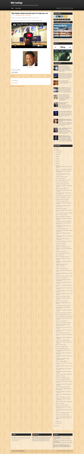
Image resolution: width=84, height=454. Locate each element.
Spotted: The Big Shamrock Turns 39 (63, 314)
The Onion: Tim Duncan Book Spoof (62, 340)
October (57, 154)
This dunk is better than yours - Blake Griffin (64, 316)
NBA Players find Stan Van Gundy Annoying (64, 276)
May (57, 161)
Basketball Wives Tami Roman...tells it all (63, 241)
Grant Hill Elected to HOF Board (65, 73)
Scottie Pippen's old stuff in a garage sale (63, 221)
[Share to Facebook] (15, 72)
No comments (28, 15)
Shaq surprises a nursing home (61, 277)
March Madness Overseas (61, 245)
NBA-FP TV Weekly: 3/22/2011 (61, 214)
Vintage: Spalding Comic (64, 94)
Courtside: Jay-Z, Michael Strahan (62, 414)
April (57, 163)
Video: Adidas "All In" (60, 254)
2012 (56, 147)
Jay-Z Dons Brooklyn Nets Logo (65, 111)
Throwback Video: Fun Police (61, 251)
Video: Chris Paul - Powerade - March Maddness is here (63, 325)
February (58, 421)
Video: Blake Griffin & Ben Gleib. (62, 405)
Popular (56, 19)
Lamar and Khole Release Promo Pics (63, 180)
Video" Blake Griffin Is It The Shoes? (63, 332)
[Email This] (12, 72)
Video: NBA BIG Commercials (65, 87)
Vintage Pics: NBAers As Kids (61, 176)
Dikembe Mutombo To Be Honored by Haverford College (65, 136)
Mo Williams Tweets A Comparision (62, 199)
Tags (61, 19)
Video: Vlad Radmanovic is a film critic (63, 397)
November (58, 152)
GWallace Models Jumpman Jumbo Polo (63, 195)
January (57, 423)
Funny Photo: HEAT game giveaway (62, 377)
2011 (56, 149)
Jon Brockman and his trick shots (62, 201)
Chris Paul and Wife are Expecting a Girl (63, 103)
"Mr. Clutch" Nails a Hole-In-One (62, 182)
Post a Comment (14, 82)
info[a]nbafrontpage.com (15, 440)
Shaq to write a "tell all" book (61, 320)
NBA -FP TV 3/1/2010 (60, 403)
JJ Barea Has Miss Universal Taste (62, 183)
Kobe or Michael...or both (60, 178)
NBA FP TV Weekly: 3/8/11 (61, 344)
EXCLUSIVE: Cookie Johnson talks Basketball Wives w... (62, 359)
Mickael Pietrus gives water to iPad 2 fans (64, 312)
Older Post (48, 75)
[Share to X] (14, 72)
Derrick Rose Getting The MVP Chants (63, 253)
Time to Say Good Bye (63, 80)
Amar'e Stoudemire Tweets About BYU (63, 386)
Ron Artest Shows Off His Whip (62, 346)
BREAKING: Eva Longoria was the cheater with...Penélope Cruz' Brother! (65, 120)
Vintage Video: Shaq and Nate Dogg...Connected (61, 265)
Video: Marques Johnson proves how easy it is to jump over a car (29, 13)
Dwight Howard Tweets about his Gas (63, 246)
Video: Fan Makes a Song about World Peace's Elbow (65, 129)
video (24, 15)
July (57, 158)
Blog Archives (66, 19)
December (58, 151)
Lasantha (71, 450)
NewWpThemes (63, 450)
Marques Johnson (19, 15)
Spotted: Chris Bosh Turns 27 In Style (63, 197)
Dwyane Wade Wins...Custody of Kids (63, 305)
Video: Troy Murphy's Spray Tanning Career (64, 401)
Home (12, 8)
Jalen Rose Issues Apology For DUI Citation (64, 169)
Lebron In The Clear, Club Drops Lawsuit (63, 322)
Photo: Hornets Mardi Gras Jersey (62, 348)
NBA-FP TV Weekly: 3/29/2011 (61, 188)
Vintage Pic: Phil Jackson (60, 375)
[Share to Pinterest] (17, 72)
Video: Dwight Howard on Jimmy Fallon (63, 216)
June (57, 159)
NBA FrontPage (16, 2)
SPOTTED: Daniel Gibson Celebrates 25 (63, 412)
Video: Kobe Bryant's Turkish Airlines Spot (64, 374)
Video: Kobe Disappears (64, 66)
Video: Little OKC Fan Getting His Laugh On (64, 213)
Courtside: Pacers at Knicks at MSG (62, 296)
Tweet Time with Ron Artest (61, 243)
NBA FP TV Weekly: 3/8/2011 (61, 361)
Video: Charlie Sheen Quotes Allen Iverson (64, 416)
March (57, 165)
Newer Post (13, 75)
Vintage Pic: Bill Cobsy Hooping (62, 268)
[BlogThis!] (13, 72)
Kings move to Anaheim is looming (62, 256)
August (57, 156)
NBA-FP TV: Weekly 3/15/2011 (61, 300)
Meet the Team (18, 8)
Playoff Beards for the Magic (61, 208)
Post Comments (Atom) (20, 86)
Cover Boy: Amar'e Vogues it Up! (62, 228)
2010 (56, 425)
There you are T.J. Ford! (60, 266)
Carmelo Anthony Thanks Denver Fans (63, 379)
